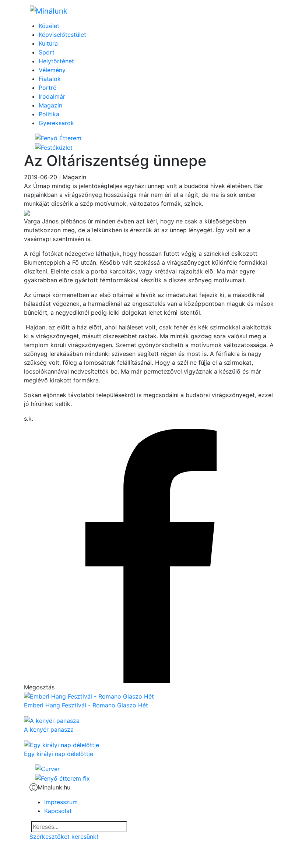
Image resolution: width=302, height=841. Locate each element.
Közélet (49, 25)
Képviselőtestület (62, 34)
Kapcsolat (58, 811)
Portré (47, 87)
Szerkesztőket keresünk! (63, 836)
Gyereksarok (56, 123)
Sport (47, 52)
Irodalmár (52, 96)
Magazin (50, 105)
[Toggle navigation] (262, 10)
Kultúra (48, 43)
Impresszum (61, 802)
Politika (49, 114)
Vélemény (52, 70)
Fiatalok (50, 78)
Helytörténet (56, 61)
